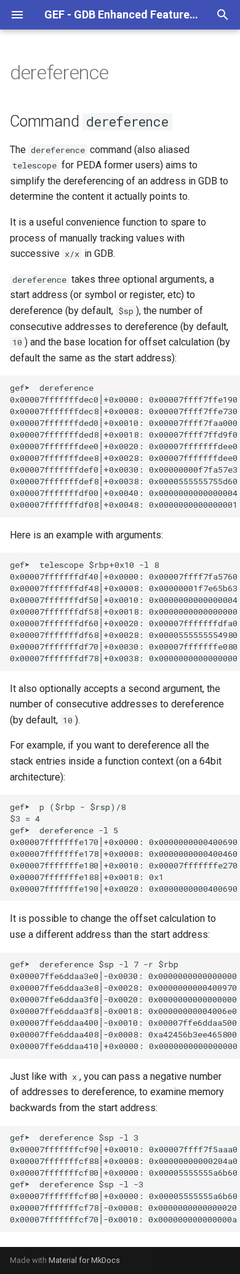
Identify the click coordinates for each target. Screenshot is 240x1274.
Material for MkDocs (84, 1260)
